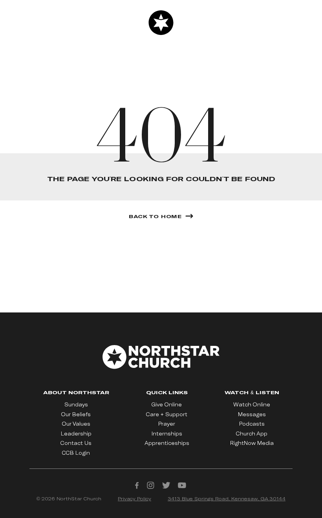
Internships (167, 433)
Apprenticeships (167, 443)
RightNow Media (252, 443)
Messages (252, 414)
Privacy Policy (134, 498)
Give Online (167, 404)
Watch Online (251, 404)
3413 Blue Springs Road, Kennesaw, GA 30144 (226, 498)
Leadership (76, 433)
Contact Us (75, 443)
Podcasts (252, 424)
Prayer (166, 424)
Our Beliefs (76, 414)
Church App (251, 433)
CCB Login (76, 453)
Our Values (76, 424)
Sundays (76, 404)
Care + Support (166, 414)
